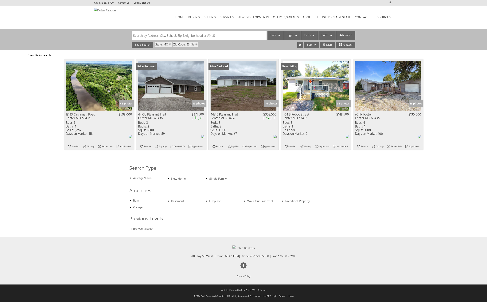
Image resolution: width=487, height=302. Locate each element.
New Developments (253, 17)
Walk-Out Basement (260, 201)
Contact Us (123, 2)
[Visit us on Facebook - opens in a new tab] (390, 3)
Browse (143, 228)
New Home (178, 178)
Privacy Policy (244, 276)
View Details (99, 85)
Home (180, 17)
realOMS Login (270, 296)
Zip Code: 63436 (184, 44)
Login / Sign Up (142, 2)
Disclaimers (255, 296)
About (308, 17)
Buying (194, 17)
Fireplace (215, 201)
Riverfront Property (297, 201)
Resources (382, 17)
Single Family (218, 178)
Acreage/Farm (142, 178)
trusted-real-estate (334, 17)
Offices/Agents (286, 17)
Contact (362, 17)
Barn (136, 200)
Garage (137, 207)
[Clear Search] (300, 45)
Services (227, 17)
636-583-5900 (106, 2)
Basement (177, 201)
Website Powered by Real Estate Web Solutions (243, 290)
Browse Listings (286, 296)
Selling (210, 17)
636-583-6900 (287, 256)
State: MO (161, 44)
